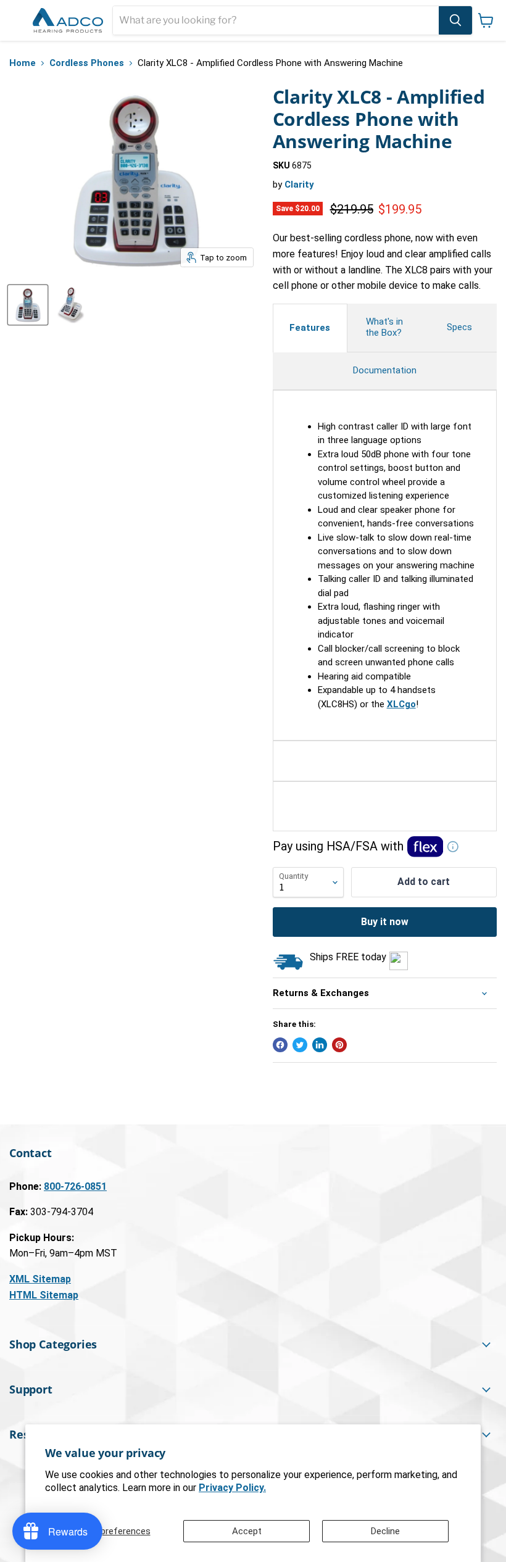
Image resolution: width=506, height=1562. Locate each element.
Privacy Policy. (232, 1487)
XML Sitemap (40, 1279)
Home (22, 63)
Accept (247, 1531)
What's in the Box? (384, 327)
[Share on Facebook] (280, 1044)
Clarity (299, 184)
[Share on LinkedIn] (319, 1044)
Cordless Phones (86, 63)
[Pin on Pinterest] (339, 1044)
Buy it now (385, 922)
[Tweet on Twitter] (299, 1044)
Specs (459, 327)
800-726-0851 (75, 1186)
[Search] (455, 20)
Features (309, 327)
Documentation (385, 370)
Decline (385, 1531)
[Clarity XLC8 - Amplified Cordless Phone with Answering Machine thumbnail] (28, 305)
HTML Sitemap (43, 1295)
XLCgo (401, 704)
